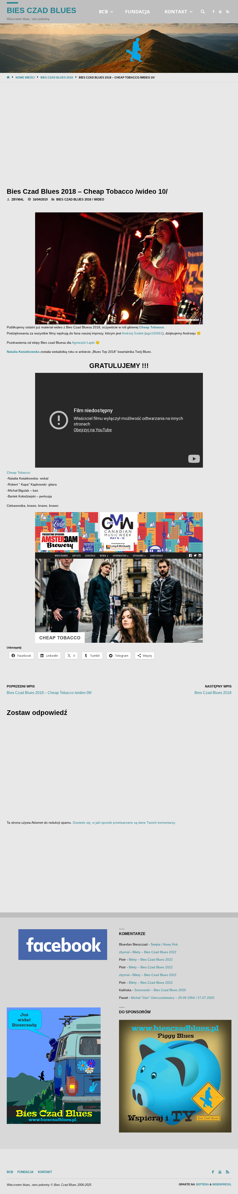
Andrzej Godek (133, 333)
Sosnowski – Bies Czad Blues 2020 (160, 990)
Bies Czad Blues (41, 10)
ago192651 (154, 333)
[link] (202, 12)
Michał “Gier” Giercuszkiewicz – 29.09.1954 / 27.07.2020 (172, 998)
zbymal (124, 952)
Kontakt (45, 1172)
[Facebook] (213, 11)
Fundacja (25, 1172)
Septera (202, 1184)
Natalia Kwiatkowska (23, 352)
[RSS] (227, 11)
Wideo (99, 199)
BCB (10, 1172)
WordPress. (221, 1184)
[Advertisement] (119, 133)
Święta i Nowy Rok (164, 944)
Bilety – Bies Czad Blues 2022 (154, 952)
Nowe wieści (25, 77)
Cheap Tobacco (151, 327)
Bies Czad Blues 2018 (56, 77)
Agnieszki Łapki (83, 342)
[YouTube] (220, 11)
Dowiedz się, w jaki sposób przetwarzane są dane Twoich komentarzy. (124, 822)
